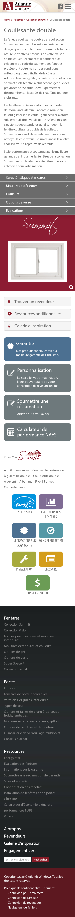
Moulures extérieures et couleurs (27, 646)
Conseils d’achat (15, 669)
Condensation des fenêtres (23, 787)
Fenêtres (18, 19)
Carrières (49, 888)
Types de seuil (14, 705)
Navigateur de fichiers (22, 907)
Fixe (38, 481)
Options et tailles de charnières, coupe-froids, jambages (32, 713)
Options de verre (18, 202)
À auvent (10, 481)
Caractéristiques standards (26, 177)
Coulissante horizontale (48, 470)
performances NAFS (18, 810)
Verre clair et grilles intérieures (26, 700)
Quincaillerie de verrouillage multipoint (32, 733)
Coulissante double (46, 476)
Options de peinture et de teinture (29, 727)
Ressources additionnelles (38, 313)
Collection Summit (36, 19)
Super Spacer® (14, 663)
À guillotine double (17, 476)
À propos (12, 828)
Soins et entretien (16, 781)
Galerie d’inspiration (32, 326)
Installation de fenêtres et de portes (30, 793)
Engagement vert (20, 850)
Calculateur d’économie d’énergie (28, 804)
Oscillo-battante (14, 487)
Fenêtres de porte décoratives (25, 694)
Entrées (9, 688)
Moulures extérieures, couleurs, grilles (31, 721)
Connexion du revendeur (24, 902)
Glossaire (10, 798)
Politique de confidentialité (22, 888)
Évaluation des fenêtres (20, 763)
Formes (49, 481)
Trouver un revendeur (34, 301)
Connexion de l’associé (23, 898)
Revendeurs (15, 836)
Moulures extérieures (21, 185)
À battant (25, 481)
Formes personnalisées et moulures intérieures (29, 638)
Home (7, 19)
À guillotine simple (16, 470)
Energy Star (12, 757)
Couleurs (12, 194)
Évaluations (14, 210)
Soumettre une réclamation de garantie (32, 775)
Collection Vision (15, 630)
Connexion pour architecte (25, 893)
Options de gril (15, 651)
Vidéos (9, 816)
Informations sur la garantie (23, 769)
